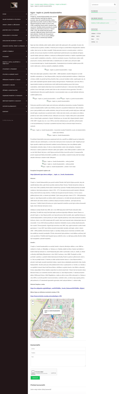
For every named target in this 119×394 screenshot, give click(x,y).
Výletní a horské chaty (10, 74)
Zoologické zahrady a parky (12, 40)
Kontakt (5, 111)
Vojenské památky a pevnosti (12, 95)
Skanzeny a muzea (9, 85)
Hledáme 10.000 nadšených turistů (100, 23)
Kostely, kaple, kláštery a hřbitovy (11, 62)
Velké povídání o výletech (12, 19)
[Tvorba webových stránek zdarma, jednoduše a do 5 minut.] (12, 120)
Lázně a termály (8, 51)
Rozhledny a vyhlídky (10, 35)
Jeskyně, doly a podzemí (11, 30)
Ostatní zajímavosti (9, 106)
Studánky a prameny (10, 69)
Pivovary (6, 56)
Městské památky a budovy (12, 101)
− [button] (32, 304)
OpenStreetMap (65, 337)
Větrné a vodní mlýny (10, 90)
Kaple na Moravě (61, 4)
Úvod (4, 14)
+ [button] (32, 301)
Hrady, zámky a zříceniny (11, 24)
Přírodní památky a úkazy (11, 79)
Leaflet (58, 337)
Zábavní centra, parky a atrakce (14, 46)
